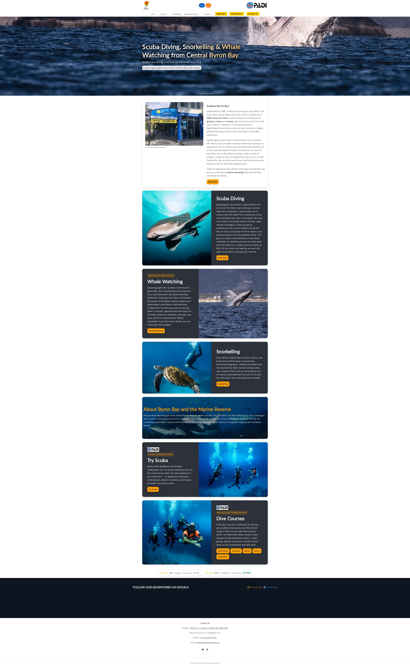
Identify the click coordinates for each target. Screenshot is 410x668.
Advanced (236, 551)
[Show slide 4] (202, 93)
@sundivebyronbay (256, 587)
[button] (154, 14)
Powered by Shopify (213, 663)
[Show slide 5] (204, 93)
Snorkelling (223, 384)
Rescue (247, 551)
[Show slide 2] (198, 93)
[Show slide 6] (205, 93)
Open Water (223, 551)
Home (201, 5)
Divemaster (222, 557)
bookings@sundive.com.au (207, 642)
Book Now (212, 182)
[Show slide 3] (200, 93)
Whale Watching (156, 331)
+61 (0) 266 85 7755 (208, 637)
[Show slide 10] (213, 93)
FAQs (208, 5)
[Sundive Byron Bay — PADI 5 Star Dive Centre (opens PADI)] (257, 5)
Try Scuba (153, 489)
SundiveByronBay (271, 587)
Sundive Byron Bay (201, 663)
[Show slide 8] (209, 93)
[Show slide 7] (207, 93)
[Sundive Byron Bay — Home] (145, 5)
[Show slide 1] (196, 93)
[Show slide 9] (211, 93)
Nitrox (257, 551)
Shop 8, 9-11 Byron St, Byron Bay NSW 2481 (209, 628)
